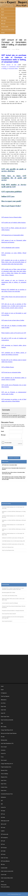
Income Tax (3, 753)
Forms (2, 757)
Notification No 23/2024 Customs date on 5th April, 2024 (13, 544)
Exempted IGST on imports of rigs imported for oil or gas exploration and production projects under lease (13, 588)
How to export (4, 760)
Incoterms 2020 (4, 26)
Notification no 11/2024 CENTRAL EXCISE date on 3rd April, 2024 (14, 529)
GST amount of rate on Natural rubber (11, 217)
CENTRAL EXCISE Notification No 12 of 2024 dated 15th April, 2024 (13, 525)
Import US (3, 713)
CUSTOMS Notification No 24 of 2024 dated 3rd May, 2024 (13, 541)
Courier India (3, 874)
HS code (2, 736)
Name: (2, 428)
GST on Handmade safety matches (10, 247)
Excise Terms (3, 790)
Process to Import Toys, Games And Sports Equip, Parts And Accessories (13, 606)
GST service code (4, 834)
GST (2, 800)
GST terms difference (5, 861)
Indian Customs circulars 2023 (7, 871)
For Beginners (4, 693)
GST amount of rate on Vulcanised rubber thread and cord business (13, 468)
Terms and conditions (5, 887)
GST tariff (3, 841)
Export (2, 14)
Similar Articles (5, 461)
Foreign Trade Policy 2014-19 (7, 763)
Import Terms (3, 780)
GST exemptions (4, 837)
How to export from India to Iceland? (9, 613)
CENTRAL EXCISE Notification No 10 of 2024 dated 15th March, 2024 (13, 534)
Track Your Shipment (5, 696)
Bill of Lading (4, 17)
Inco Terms (3, 703)
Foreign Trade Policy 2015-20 (7, 730)
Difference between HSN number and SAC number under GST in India (13, 599)
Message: (3, 435)
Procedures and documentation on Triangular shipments (13, 610)
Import (2, 12)
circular (2, 881)
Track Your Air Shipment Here (7, 547)
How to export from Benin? (7, 621)
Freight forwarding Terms (6, 767)
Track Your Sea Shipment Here (8, 550)
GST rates (3, 20)
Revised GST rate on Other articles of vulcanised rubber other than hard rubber (13, 473)
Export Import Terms (5, 716)
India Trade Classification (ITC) (7, 743)
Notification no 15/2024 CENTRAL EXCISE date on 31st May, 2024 (14, 512)
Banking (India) (4, 740)
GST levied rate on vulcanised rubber (11, 372)
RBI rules (3, 23)
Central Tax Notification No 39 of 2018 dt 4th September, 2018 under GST (13, 617)
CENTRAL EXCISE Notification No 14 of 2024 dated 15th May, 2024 (13, 516)
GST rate (17, 49)
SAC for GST (3, 824)
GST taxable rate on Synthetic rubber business (13, 222)
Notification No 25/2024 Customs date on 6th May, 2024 (13, 537)
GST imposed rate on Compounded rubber (12, 235)
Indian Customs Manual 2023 (7, 29)
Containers (3, 750)
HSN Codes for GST (5, 820)
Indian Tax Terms (4, 857)
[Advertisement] (14, 492)
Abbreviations (3, 699)
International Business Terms (7, 794)
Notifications (3, 797)
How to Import (4, 746)
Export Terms (3, 783)
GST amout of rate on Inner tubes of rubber (12, 320)
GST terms (3, 854)
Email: (2, 431)
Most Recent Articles (6, 503)
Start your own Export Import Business (8, 733)
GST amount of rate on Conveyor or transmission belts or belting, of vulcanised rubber (13, 282)
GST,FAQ (3, 817)
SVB (2, 804)
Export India (3, 706)
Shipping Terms (4, 777)
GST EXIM (3, 851)
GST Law (3, 814)
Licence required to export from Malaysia (10, 603)
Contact (3, 32)
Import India (3, 709)
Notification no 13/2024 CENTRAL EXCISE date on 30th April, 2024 (14, 521)
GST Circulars (4, 847)
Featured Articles (5, 584)
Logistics (2, 830)
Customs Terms (4, 787)
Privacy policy (3, 884)
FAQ (2, 723)
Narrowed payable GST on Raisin (8, 592)
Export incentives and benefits (7, 720)
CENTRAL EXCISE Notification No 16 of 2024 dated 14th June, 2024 (13, 507)
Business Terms (4, 770)
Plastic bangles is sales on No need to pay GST (13, 333)
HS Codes (3, 810)
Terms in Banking (4, 773)
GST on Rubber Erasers (7, 367)
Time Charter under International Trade (9, 595)
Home (2, 9)
